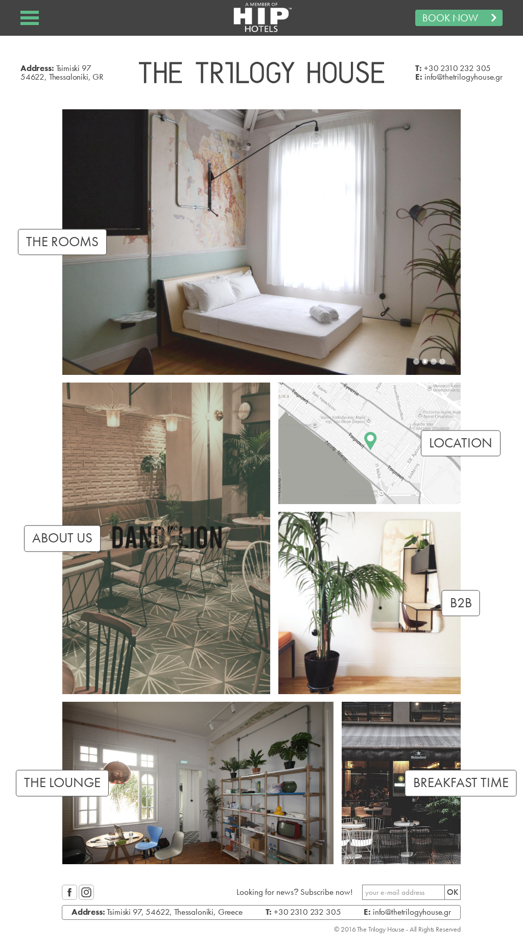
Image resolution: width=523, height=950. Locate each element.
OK (452, 892)
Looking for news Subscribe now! (294, 892)
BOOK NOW (450, 18)
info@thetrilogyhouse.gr (463, 77)
